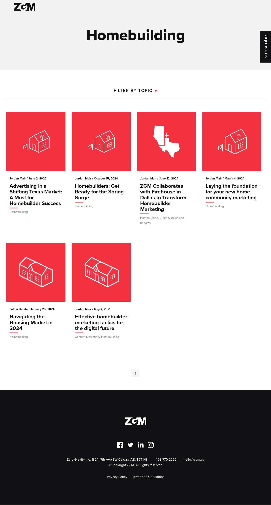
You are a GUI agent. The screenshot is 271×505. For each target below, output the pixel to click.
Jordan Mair (18, 178)
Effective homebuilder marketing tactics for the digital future (101, 323)
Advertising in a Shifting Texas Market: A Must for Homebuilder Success (36, 195)
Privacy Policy (117, 476)
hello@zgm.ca (194, 459)
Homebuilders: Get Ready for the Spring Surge (99, 192)
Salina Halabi (19, 309)
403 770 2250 (166, 459)
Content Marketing (87, 337)
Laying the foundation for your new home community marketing (231, 192)
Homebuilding (19, 212)
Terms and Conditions (148, 476)
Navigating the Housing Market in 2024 (31, 323)
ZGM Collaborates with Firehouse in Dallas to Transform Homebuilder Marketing (163, 198)
